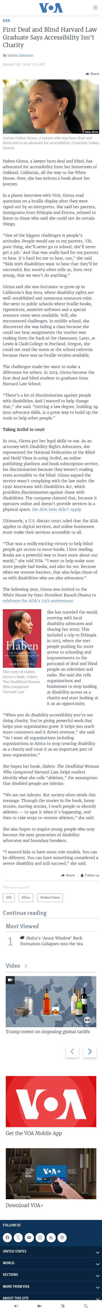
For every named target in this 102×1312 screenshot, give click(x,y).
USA (6, 21)
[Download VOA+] (51, 1173)
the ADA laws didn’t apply (56, 509)
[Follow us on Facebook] (7, 1237)
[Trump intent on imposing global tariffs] (51, 1001)
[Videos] (39, 1306)
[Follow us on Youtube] (29, 1237)
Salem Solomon (20, 55)
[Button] (92, 74)
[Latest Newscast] (16, 1306)
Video (13, 966)
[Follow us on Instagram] (40, 1237)
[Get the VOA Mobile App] (51, 1101)
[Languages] (63, 1306)
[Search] (86, 1306)
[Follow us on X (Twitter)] (18, 1237)
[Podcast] (61, 1237)
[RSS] (51, 1237)
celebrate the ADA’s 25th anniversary (38, 600)
